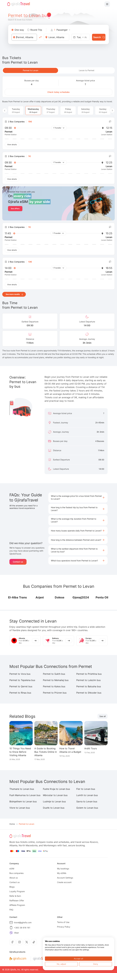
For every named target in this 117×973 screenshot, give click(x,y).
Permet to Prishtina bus (89, 673)
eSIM (11, 868)
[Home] (18, 4)
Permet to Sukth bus (54, 673)
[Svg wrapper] (17, 959)
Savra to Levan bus (86, 801)
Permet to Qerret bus (20, 686)
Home (12, 824)
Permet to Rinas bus (20, 692)
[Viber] (11, 933)
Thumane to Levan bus (21, 788)
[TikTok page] (34, 942)
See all (102, 716)
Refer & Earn (15, 896)
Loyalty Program (17, 891)
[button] (78, 497)
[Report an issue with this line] (110, 121)
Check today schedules (58, 92)
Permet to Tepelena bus (22, 680)
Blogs (12, 887)
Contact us (18, 562)
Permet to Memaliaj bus (55, 680)
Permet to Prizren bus (54, 692)
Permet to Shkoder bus (88, 692)
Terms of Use (63, 922)
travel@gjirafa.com (23, 922)
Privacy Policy (63, 927)
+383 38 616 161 (22, 927)
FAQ (11, 909)
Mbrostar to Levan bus (55, 795)
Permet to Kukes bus (54, 686)
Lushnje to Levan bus (54, 801)
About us (13, 877)
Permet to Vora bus (19, 673)
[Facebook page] (12, 942)
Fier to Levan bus (85, 788)
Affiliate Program (17, 905)
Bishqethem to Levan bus (23, 801)
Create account (64, 882)
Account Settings (65, 877)
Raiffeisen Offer (16, 900)
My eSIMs (61, 873)
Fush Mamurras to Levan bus (24, 795)
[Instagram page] (19, 942)
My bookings (63, 868)
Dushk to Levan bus (53, 807)
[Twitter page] (27, 942)
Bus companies (16, 873)
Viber (16, 933)
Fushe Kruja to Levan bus (56, 788)
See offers (15, 208)
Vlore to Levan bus (19, 807)
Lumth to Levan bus (87, 795)
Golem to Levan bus (87, 807)
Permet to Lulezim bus (88, 680)
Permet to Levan (30, 70)
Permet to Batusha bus (88, 686)
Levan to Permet (86, 70)
